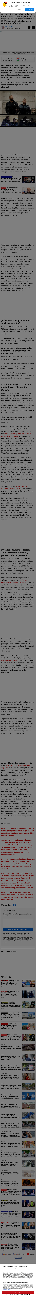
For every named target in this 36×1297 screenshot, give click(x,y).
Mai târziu (19, 9)
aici (25, 1277)
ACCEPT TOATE (18, 1292)
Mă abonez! (29, 9)
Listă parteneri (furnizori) (7, 1289)
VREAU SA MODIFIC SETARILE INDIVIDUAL (18, 1294)
